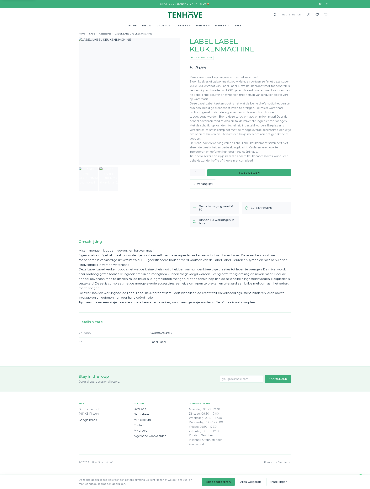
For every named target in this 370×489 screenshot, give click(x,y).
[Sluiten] (222, 438)
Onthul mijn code (185, 469)
